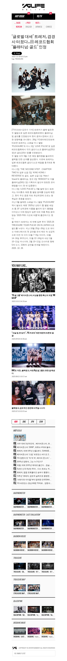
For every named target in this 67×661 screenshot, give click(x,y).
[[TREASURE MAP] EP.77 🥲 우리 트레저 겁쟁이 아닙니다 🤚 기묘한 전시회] (20, 588)
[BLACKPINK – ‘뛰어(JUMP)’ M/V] (34, 609)
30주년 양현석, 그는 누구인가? (30, 462)
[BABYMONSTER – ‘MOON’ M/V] (20, 501)
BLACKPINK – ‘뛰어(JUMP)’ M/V (34, 615)
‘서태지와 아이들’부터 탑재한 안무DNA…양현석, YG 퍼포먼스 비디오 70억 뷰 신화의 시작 (34, 480)
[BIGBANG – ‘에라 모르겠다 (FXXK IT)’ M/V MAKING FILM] (34, 631)
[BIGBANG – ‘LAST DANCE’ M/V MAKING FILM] (20, 631)
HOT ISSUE (19, 16)
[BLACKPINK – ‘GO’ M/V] (20, 609)
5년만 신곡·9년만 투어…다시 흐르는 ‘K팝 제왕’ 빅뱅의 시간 (34, 469)
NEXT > (38, 23)
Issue (17, 431)
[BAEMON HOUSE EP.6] (48, 544)
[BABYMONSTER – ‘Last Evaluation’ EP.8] (20, 523)
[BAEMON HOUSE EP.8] (20, 544)
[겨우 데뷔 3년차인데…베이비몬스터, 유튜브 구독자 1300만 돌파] (20, 437)
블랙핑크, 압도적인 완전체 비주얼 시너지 (28, 408)
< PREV (28, 23)
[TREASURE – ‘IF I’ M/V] (34, 566)
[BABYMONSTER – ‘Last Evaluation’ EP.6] (48, 523)
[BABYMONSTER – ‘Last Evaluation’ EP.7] (34, 523)
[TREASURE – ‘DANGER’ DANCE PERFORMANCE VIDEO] (20, 566)
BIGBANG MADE (19, 623)
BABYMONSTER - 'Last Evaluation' (26, 515)
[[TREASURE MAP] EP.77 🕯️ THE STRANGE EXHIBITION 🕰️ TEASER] (34, 588)
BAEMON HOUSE (19, 536)
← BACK (17, 23)
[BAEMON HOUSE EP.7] (34, 544)
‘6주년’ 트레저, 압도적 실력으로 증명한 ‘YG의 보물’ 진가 (34, 476)
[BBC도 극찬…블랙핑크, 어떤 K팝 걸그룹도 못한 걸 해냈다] (33, 355)
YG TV (39, 16)
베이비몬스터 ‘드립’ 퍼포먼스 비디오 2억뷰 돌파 (34, 454)
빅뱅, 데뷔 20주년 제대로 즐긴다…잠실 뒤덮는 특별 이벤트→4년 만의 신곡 (34, 465)
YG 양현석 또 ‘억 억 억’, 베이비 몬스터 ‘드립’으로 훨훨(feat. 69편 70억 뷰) (34, 458)
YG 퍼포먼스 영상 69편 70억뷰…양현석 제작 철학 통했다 (34, 483)
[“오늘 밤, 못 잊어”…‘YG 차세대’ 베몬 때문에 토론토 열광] (33, 318)
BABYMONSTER (19, 493)
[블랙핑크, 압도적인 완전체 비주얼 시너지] (33, 393)
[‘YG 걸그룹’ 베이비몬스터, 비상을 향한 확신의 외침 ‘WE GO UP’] (33, 280)
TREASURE (19, 59)
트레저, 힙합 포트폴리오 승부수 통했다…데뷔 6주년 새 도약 (34, 472)
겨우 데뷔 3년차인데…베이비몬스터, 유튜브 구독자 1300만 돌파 (34, 444)
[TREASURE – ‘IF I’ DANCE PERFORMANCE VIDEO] (48, 566)
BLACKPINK (17, 601)
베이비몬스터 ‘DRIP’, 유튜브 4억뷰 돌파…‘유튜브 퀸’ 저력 (34, 447)
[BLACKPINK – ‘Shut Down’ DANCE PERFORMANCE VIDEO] (48, 609)
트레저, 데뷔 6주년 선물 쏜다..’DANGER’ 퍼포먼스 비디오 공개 (34, 451)
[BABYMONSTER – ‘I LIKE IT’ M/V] (48, 501)
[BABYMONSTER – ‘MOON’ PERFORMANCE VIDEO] (34, 501)
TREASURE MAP (19, 579)
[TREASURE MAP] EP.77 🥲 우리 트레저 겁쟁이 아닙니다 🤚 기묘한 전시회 (20, 593)
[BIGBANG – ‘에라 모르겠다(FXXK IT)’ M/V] (48, 631)
